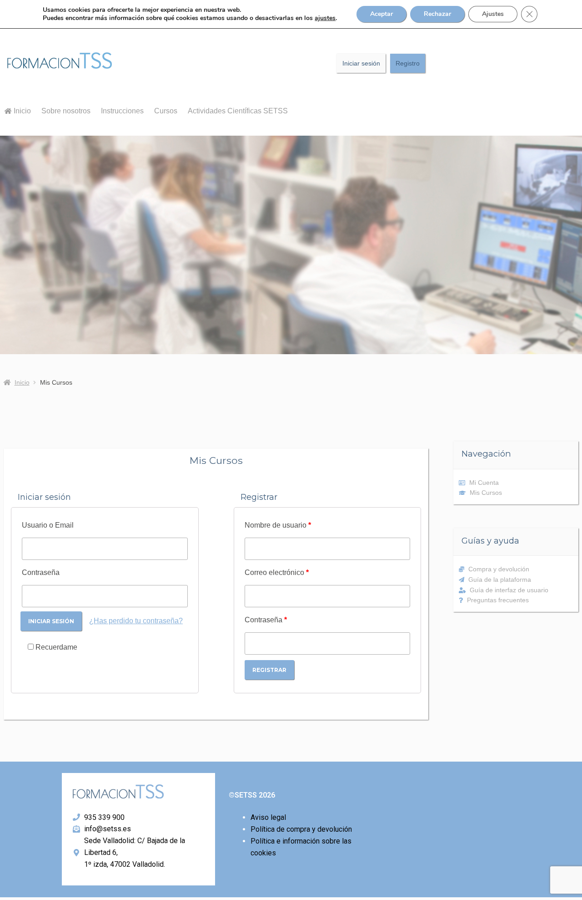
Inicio (21, 111)
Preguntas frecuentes (498, 600)
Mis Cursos (486, 492)
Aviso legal (268, 817)
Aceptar (381, 14)
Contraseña (41, 572)
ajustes (325, 18)
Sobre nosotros (65, 111)
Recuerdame (55, 647)
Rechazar (437, 14)
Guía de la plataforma (499, 579)
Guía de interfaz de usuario (509, 590)
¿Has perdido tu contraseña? (136, 621)
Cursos (165, 111)
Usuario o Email (48, 525)
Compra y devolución (498, 569)
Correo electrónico (277, 572)
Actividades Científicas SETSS (238, 111)
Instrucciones (122, 111)
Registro (408, 63)
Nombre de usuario (278, 525)
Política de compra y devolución (301, 829)
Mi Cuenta (484, 482)
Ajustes (493, 14)
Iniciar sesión (361, 63)
